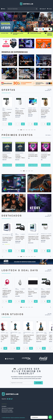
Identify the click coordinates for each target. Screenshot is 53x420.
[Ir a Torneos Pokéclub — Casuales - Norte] (7, 147)
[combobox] (22, 8)
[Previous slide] (3, 29)
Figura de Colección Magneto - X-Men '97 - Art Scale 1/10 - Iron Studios (47, 337)
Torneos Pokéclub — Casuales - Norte (7, 156)
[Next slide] (50, 29)
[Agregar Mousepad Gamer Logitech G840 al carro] (23, 301)
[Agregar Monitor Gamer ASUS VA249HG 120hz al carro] (36, 124)
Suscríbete (38, 382)
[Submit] (36, 8)
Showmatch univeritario (7, 412)
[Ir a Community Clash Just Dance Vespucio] (45, 147)
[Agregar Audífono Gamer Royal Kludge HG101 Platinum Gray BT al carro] (48, 250)
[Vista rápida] (10, 103)
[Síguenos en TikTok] (11, 399)
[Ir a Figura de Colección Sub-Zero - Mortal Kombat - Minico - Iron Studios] (7, 326)
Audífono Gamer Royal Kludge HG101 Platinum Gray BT (47, 237)
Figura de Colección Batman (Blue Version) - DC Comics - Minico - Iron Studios (21, 338)
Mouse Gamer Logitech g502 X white (7, 293)
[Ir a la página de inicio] (26, 4)
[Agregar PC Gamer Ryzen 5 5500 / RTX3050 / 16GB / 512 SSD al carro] (10, 250)
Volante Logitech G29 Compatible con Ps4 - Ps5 (19, 238)
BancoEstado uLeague (7, 410)
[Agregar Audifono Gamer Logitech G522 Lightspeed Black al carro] (48, 301)
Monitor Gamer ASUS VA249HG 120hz (32, 111)
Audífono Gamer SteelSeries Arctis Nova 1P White (7, 115)
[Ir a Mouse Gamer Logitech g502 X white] (7, 282)
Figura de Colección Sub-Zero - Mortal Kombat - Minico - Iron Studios (7, 338)
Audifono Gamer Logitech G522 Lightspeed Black (45, 292)
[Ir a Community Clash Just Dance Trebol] (33, 147)
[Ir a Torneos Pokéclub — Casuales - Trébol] (20, 147)
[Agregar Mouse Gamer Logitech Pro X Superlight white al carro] (23, 124)
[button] (21, 29)
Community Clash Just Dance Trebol (33, 155)
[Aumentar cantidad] (6, 124)
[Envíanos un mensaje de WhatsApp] (50, 417)
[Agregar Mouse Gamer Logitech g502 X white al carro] (10, 301)
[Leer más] (26, 22)
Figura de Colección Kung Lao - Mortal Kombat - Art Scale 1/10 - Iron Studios (34, 337)
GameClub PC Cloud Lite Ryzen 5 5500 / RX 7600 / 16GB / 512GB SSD (34, 239)
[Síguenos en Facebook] (7, 399)
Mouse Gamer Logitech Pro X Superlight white (19, 112)
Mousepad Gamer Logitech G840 (19, 293)
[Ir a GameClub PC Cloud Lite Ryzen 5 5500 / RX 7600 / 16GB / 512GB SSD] (33, 227)
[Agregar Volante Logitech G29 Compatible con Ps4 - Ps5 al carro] (23, 250)
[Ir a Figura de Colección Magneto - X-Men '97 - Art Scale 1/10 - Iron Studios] (46, 326)
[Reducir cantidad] (4, 124)
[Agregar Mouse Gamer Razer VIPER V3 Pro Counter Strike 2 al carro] (48, 124)
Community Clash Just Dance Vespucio (45, 156)
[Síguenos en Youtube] (9, 399)
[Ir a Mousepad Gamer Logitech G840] (20, 282)
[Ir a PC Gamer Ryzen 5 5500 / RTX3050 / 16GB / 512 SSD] (7, 227)
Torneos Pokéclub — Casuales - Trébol (20, 156)
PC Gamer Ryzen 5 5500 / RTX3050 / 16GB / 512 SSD (8, 239)
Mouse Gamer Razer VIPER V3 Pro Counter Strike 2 (45, 112)
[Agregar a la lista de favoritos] (10, 99)
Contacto (4, 406)
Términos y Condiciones (7, 408)
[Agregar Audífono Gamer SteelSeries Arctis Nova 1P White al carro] (10, 124)
